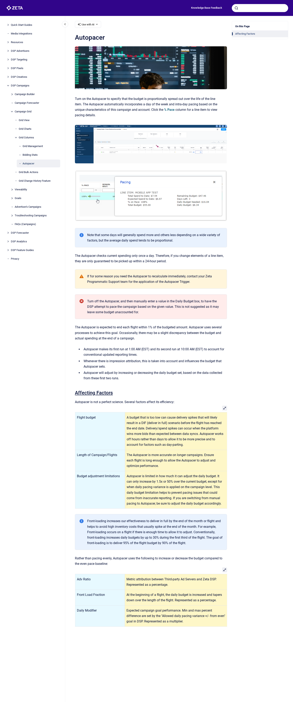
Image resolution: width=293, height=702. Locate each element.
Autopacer (28, 163)
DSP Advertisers (20, 50)
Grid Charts (25, 128)
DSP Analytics (19, 241)
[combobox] (260, 8)
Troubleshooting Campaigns (31, 215)
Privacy (15, 258)
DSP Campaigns (20, 85)
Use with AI (88, 24)
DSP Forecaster (20, 232)
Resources (17, 42)
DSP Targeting (19, 59)
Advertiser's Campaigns (28, 206)
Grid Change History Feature (35, 180)
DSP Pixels (17, 68)
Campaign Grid (23, 111)
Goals (18, 198)
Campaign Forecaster (27, 102)
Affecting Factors (245, 33)
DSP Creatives (19, 76)
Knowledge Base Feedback (206, 7)
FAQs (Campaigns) (25, 224)
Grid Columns (26, 137)
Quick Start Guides (21, 24)
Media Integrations (21, 33)
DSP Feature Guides (22, 250)
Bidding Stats (30, 154)
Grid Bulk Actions (28, 172)
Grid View (24, 120)
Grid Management (33, 146)
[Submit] (236, 8)
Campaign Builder (25, 94)
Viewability (21, 189)
